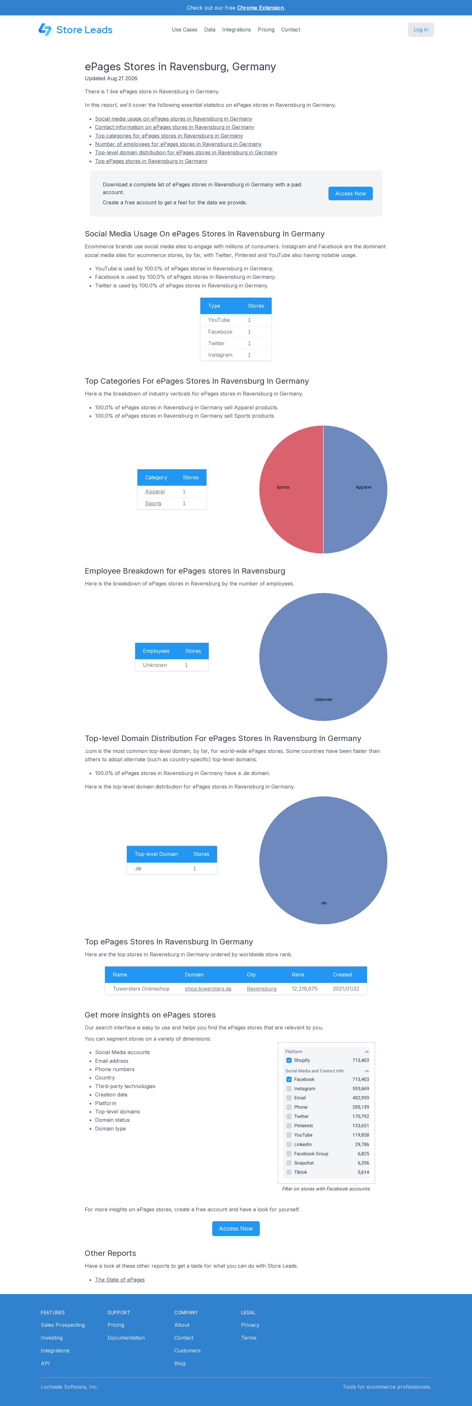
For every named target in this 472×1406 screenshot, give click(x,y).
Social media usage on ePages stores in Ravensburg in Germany (173, 118)
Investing (52, 1337)
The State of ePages (120, 1279)
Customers (187, 1350)
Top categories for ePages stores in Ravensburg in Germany (169, 135)
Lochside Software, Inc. (69, 1387)
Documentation (126, 1337)
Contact (290, 29)
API (45, 1363)
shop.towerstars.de (208, 988)
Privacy (250, 1325)
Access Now (350, 193)
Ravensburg (261, 988)
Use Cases (184, 29)
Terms (249, 1337)
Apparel (155, 491)
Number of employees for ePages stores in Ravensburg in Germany (178, 144)
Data (209, 29)
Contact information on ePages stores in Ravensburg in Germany (174, 127)
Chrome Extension (260, 7)
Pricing (266, 29)
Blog (179, 1363)
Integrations (236, 29)
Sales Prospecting (63, 1325)
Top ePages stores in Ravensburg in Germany (151, 161)
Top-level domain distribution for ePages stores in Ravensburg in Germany (186, 152)
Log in (421, 29)
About (181, 1325)
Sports (153, 503)
